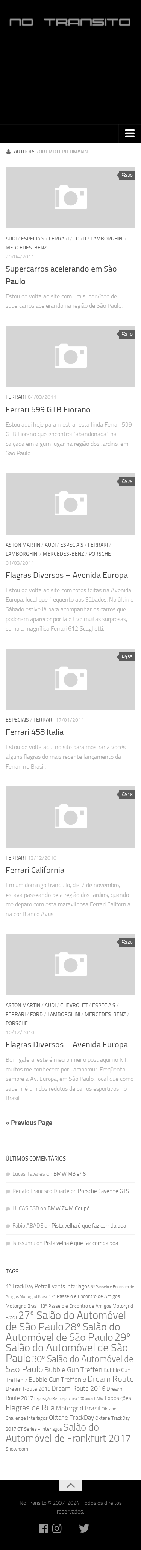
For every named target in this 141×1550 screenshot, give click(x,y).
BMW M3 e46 (69, 1173)
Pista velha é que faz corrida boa (89, 1225)
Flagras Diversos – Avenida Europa (67, 575)
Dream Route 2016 (78, 1389)
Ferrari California (35, 870)
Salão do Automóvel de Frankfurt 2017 (68, 1432)
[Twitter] (84, 1528)
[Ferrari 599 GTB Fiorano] (70, 356)
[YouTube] (70, 1528)
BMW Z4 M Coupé (68, 1208)
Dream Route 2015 (28, 1389)
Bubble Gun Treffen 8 (57, 1379)
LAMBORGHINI (107, 239)
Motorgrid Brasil (78, 1408)
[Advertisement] (70, 79)
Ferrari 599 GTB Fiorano (48, 410)
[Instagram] (57, 1528)
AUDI (11, 239)
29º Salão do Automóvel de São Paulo (68, 1348)
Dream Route (111, 1379)
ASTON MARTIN (23, 545)
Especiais (32, 239)
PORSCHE (100, 554)
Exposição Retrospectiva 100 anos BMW (69, 1398)
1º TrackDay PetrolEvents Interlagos (48, 1286)
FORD (79, 239)
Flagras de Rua (30, 1407)
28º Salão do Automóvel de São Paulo (63, 1332)
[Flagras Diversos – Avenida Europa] (70, 504)
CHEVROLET (74, 1005)
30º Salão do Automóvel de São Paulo (69, 1363)
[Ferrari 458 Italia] (70, 679)
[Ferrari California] (70, 817)
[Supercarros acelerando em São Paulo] (70, 197)
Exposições (118, 1398)
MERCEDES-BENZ (26, 248)
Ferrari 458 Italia (35, 732)
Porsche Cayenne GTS (103, 1191)
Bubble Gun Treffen (73, 1369)
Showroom (17, 1449)
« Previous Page (29, 1122)
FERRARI (59, 239)
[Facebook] (43, 1528)
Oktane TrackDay (71, 1417)
